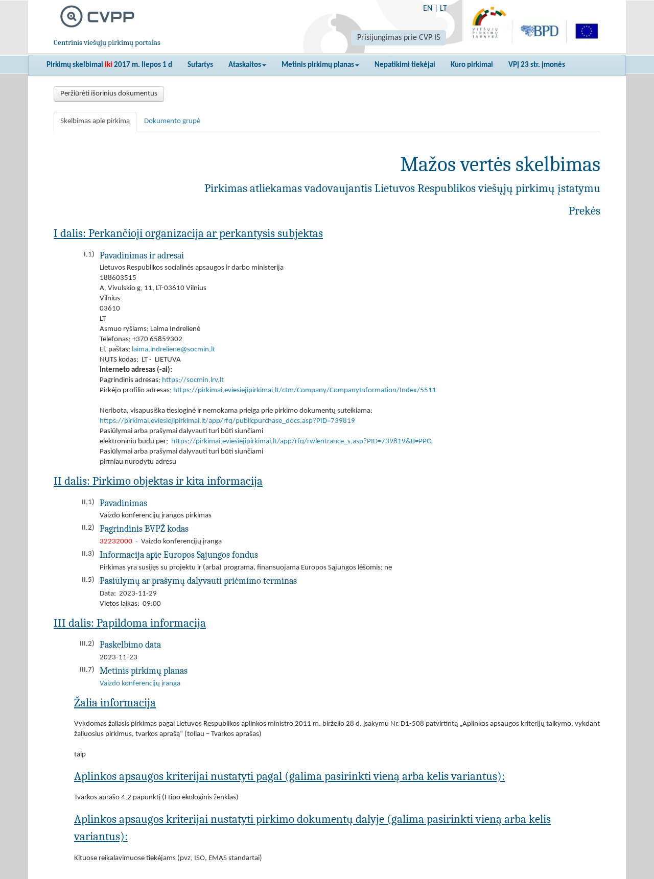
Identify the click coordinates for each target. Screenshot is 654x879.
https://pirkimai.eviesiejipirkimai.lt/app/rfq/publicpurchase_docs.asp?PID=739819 (227, 421)
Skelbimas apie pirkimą (95, 121)
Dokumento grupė (172, 121)
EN (427, 9)
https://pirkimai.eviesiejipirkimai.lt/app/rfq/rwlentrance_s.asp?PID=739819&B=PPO (301, 441)
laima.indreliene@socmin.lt (173, 349)
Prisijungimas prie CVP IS (398, 38)
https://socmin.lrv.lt (193, 380)
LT (443, 9)
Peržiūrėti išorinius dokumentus (108, 94)
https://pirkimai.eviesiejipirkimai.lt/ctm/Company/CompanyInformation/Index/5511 (304, 390)
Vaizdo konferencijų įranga (140, 683)
